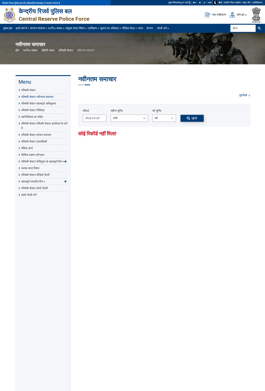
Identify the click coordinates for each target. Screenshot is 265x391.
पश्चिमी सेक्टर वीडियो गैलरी (35, 175)
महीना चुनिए (117, 110)
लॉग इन (240, 14)
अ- (204, 2)
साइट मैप (246, 2)
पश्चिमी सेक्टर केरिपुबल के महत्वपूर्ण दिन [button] (41, 161)
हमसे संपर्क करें (29, 195)
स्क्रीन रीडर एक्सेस (232, 2)
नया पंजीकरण (218, 14)
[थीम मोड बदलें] (215, 3)
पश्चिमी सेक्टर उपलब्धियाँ (34, 141)
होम (17, 50)
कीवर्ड (86, 110)
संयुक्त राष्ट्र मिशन (75, 28)
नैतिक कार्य (27, 148)
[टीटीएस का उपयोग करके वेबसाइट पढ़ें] (220, 2)
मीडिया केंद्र (128, 28)
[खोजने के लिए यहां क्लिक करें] (259, 28)
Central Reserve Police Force (54, 19)
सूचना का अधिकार (109, 28)
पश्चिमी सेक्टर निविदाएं (32, 110)
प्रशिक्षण (92, 28)
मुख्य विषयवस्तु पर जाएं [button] (178, 2)
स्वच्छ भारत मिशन (30, 168)
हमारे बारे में (21, 28)
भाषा (210, 2)
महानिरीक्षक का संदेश (32, 117)
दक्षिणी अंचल (47, 50)
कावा (140, 28)
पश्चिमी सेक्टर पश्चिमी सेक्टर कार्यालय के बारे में (44, 126)
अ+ (194, 2)
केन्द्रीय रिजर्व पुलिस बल (45, 11)
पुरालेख (243, 95)
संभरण (149, 28)
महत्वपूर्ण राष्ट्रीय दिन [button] (32, 181)
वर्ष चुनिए (156, 110)
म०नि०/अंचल (55, 28)
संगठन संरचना (37, 28)
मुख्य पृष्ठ (7, 28)
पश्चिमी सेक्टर (66, 50)
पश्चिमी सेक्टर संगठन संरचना (36, 135)
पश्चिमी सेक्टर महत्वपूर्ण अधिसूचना (38, 103)
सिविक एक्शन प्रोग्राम (32, 155)
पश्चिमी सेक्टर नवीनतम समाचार (37, 97)
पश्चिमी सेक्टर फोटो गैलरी (34, 188)
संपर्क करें (162, 28)
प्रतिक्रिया (257, 2)
